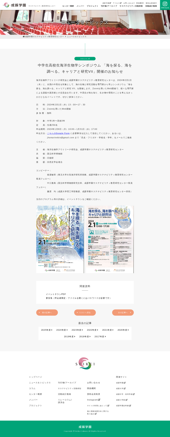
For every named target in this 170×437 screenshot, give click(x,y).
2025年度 (46, 330)
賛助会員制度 (151, 3)
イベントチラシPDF (56, 294)
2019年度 (69, 337)
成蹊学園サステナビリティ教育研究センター (44, 37)
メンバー (80, 6)
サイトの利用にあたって (97, 406)
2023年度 (76, 330)
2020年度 (122, 330)
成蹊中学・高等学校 (124, 394)
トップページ (35, 377)
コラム (32, 388)
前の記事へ (47, 313)
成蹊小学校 (120, 400)
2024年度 (61, 330)
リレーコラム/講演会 (65, 401)
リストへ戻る (85, 313)
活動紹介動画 (151, 6)
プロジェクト (92, 6)
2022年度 (92, 330)
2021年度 (107, 330)
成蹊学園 (105, 3)
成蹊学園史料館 (122, 406)
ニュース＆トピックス (76, 37)
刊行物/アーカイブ (109, 6)
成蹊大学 (119, 388)
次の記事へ (123, 313)
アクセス (116, 3)
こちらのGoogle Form (58, 133)
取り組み (98, 412)
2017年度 (99, 337)
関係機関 (139, 3)
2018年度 (84, 337)
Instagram (92, 400)
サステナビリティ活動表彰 (131, 6)
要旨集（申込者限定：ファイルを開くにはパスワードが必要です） (79, 298)
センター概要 (68, 6)
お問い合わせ (128, 3)
